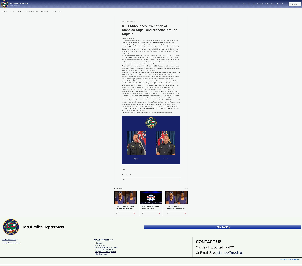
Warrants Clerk (100, 245)
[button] (249, 3)
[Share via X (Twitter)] (126, 174)
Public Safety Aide (101, 254)
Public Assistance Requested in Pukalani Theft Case (176, 207)
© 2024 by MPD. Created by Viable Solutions (290, 259)
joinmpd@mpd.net (230, 252)
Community (44, 11)
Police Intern (99, 243)
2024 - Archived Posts (31, 11)
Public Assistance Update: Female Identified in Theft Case (125, 207)
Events (19, 11)
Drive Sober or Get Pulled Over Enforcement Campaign (150, 207)
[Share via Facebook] (122, 174)
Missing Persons (57, 11)
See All (186, 188)
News (12, 11)
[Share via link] (130, 174)
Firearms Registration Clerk (104, 250)
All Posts (4, 11)
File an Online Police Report (12, 243)
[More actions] (179, 22)
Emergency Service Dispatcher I (105, 252)
